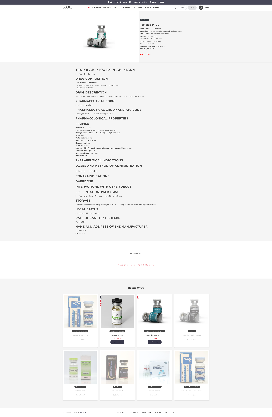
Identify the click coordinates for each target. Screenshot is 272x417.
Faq (133, 8)
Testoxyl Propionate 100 (155, 335)
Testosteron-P (117, 391)
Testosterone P (154, 391)
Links (173, 412)
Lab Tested (107, 8)
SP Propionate (80, 391)
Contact (156, 8)
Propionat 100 (117, 335)
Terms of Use (119, 412)
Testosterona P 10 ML (80, 335)
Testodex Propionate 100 (192, 335)
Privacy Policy (133, 412)
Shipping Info (146, 412)
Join (192, 7)
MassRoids (83, 412)
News (140, 8)
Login (182, 7)
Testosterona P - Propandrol (191, 391)
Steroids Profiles (161, 412)
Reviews (148, 8)
